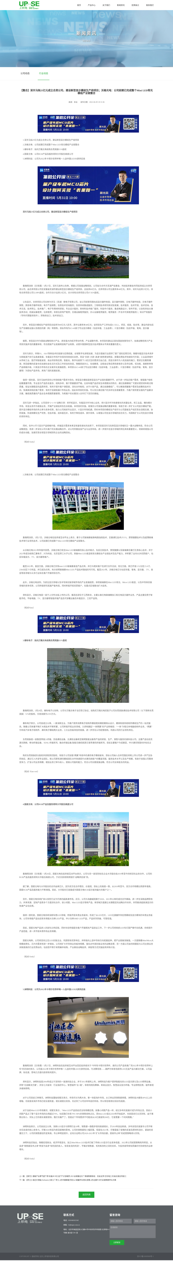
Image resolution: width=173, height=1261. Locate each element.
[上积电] (29, 5)
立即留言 (116, 1242)
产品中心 (91, 5)
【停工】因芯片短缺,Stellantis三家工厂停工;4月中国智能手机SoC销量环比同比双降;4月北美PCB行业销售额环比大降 (71, 1180)
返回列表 (86, 1195)
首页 (79, 5)
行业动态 (43, 73)
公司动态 (25, 73)
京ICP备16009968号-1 (145, 1256)
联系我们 (150, 5)
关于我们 (106, 5)
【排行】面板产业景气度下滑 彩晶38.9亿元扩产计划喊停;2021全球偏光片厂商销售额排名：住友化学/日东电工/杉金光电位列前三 (76, 1176)
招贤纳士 (135, 5)
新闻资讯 (121, 5)
